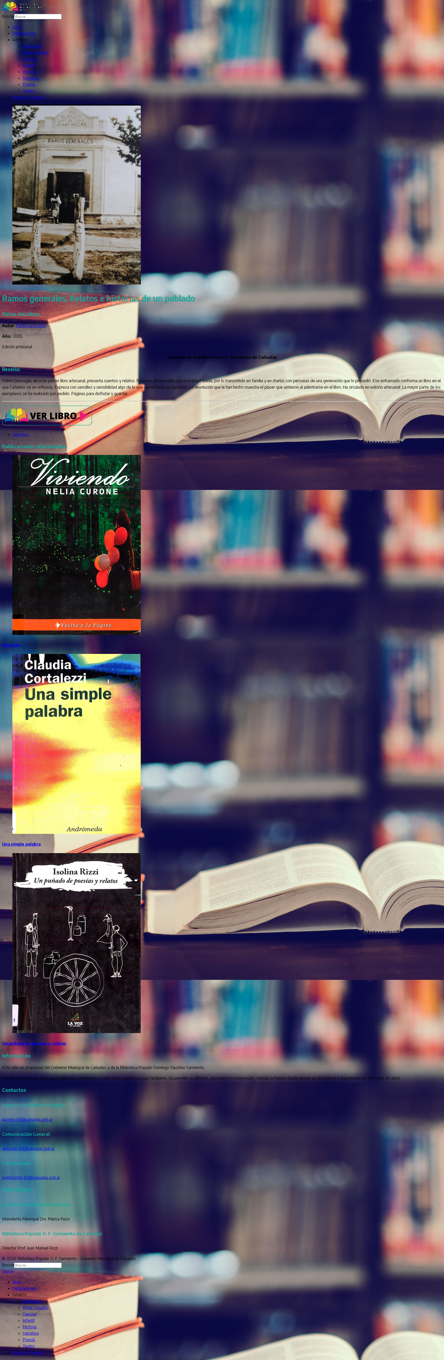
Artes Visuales (36, 52)
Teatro (29, 90)
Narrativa (31, 78)
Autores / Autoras (28, 97)
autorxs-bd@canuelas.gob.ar (27, 1119)
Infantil (28, 65)
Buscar (8, 16)
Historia (29, 71)
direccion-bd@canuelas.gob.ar (28, 1148)
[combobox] (38, 16)
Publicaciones (24, 33)
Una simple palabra (21, 844)
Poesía (29, 84)
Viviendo (11, 645)
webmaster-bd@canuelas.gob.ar (31, 1177)
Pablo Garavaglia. (31, 325)
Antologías (32, 46)
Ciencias (30, 58)
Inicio (16, 26)
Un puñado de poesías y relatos (34, 1043)
